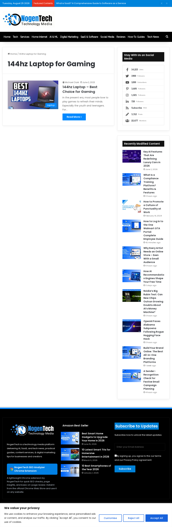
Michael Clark (72, 82)
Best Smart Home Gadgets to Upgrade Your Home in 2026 (95, 437)
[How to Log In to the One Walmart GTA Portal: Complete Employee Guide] (131, 226)
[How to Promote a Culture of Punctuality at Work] (131, 206)
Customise (110, 518)
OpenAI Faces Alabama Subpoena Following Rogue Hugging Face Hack (153, 330)
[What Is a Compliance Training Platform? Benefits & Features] (131, 179)
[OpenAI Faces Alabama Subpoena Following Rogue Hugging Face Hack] (131, 325)
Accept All (156, 518)
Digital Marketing (69, 36)
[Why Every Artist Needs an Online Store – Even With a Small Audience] (131, 252)
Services (24, 36)
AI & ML (54, 36)
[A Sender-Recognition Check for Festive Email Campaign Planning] (131, 375)
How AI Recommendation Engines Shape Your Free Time (153, 277)
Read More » (74, 117)
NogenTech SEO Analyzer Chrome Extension (29, 469)
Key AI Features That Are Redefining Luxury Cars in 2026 (152, 158)
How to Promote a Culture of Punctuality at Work (153, 207)
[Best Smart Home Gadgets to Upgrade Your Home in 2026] (70, 438)
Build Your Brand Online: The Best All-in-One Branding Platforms (153, 355)
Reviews (121, 36)
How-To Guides (136, 36)
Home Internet (39, 36)
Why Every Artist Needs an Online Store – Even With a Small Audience (153, 255)
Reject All (133, 518)
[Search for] (166, 37)
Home (7, 36)
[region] (86, 515)
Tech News (153, 36)
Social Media (107, 36)
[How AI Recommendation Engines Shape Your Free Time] (131, 276)
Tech (15, 36)
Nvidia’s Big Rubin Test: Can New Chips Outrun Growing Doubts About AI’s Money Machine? (153, 301)
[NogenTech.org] (28, 19)
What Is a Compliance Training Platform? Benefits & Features (151, 183)
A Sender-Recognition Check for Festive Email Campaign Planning (151, 379)
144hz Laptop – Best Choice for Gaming (79, 89)
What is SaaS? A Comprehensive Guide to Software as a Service (91, 3)
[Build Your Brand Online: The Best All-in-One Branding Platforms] (131, 352)
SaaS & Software (89, 36)
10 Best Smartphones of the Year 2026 (96, 467)
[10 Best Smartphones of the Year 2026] (70, 470)
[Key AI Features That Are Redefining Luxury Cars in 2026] (131, 156)
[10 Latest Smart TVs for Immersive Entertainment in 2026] (70, 454)
